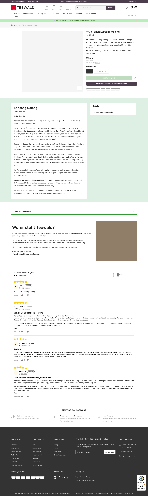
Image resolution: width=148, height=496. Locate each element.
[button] (131, 1)
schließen (12, 20)
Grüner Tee (14, 445)
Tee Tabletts (37, 451)
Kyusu (56, 448)
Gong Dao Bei (37, 455)
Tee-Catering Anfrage (83, 477)
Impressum (79, 493)
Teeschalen (36, 462)
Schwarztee (28, 14)
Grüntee (16, 14)
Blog (61, 9)
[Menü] (145, 476)
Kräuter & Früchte (17, 465)
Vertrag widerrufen (117, 493)
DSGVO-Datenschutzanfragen (85, 480)
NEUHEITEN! (132, 15)
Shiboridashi (37, 448)
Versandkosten (65, 493)
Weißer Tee (67, 14)
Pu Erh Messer (37, 465)
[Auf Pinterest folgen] (59, 477)
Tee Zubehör (90, 14)
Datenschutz (89, 493)
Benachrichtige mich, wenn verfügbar (111, 83)
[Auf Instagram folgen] (55, 477)
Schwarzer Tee (16, 451)
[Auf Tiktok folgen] (68, 477)
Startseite (14, 25)
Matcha (79, 14)
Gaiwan (35, 445)
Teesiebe (35, 458)
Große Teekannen (60, 455)
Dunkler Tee (15, 458)
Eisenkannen (58, 451)
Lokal (53, 9)
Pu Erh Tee (54, 14)
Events (16, 17)
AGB (133, 493)
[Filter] (115, 275)
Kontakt (68, 9)
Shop (46, 9)
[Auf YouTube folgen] (64, 477)
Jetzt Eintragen (83, 1)
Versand (97, 62)
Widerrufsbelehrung (102, 493)
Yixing (56, 445)
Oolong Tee (41, 14)
